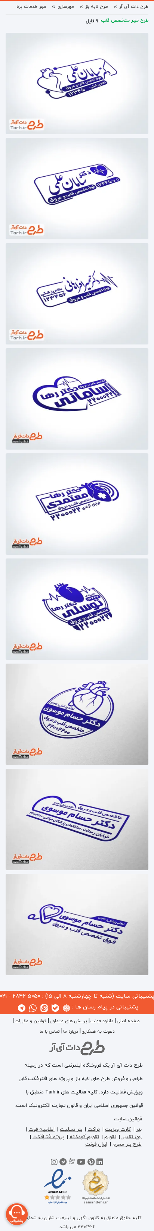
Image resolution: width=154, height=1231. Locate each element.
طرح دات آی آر (133, 7)
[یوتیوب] (81, 1163)
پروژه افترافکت (48, 1136)
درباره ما (70, 1032)
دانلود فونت (101, 1021)
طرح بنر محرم (127, 1144)
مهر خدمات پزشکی (28, 7)
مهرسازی (66, 7)
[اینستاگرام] (54, 1163)
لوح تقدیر (131, 1136)
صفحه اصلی (128, 1021)
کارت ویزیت (118, 1129)
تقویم (110, 1136)
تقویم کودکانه (84, 1136)
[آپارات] (71, 1163)
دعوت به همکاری (98, 1032)
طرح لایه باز (96, 7)
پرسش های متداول (68, 1021)
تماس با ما (50, 1032)
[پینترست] (91, 1163)
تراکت (93, 1129)
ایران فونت (96, 1144)
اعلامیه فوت (41, 1129)
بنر (139, 1129)
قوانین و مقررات (30, 1021)
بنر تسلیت (71, 1129)
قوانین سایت (128, 1119)
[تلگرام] (63, 1163)
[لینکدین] (99, 1163)
